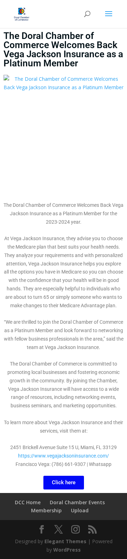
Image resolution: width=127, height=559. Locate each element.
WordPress (67, 549)
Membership (46, 510)
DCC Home (28, 502)
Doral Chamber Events (77, 502)
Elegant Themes (65, 541)
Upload (80, 510)
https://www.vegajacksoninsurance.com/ (63, 456)
